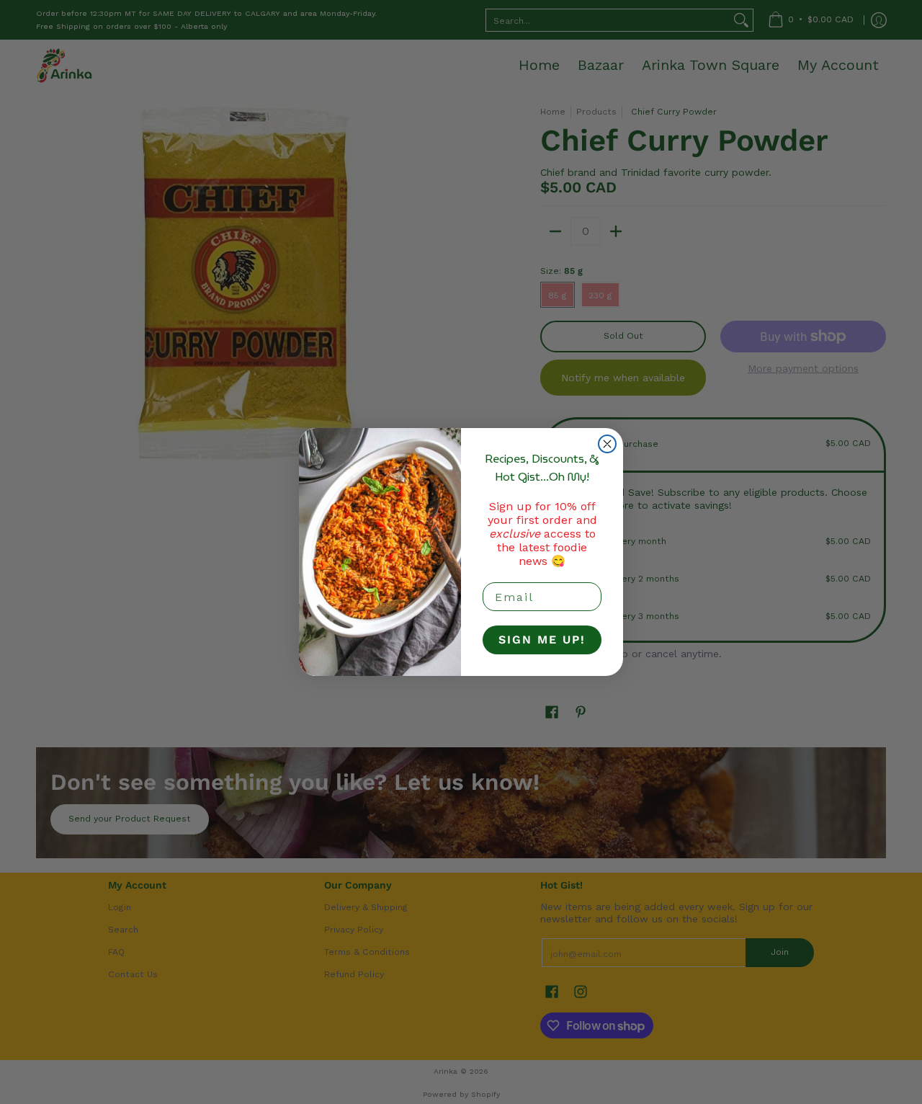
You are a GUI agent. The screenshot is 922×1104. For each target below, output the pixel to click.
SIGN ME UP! (542, 639)
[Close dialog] (607, 444)
